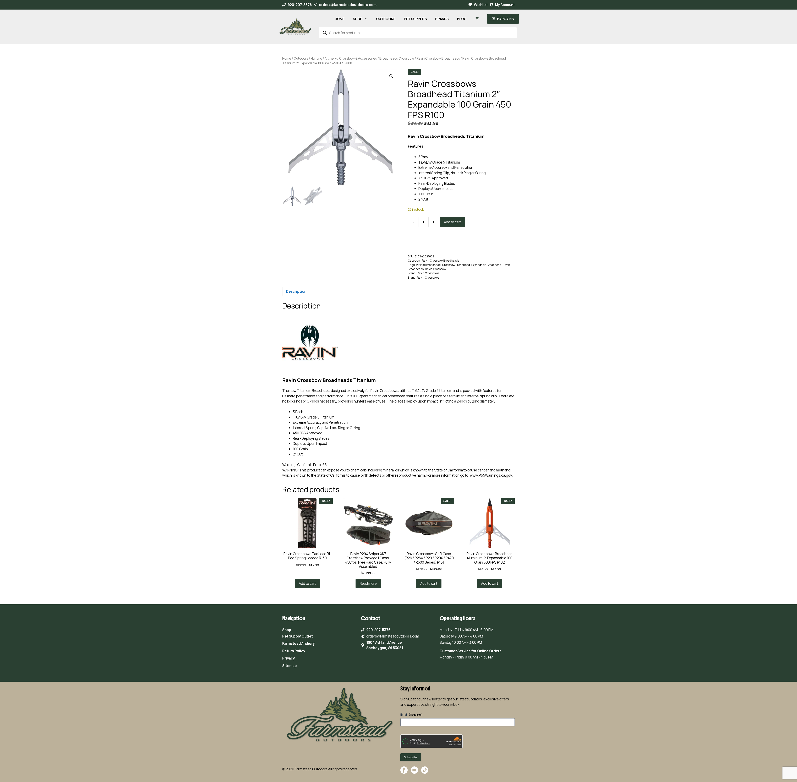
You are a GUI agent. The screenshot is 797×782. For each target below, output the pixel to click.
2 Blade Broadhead (428, 265)
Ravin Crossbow (435, 269)
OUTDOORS (386, 19)
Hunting (316, 58)
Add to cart (452, 222)
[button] (391, 76)
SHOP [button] (357, 19)
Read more (368, 583)
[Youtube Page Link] (414, 772)
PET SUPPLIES (415, 19)
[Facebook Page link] (404, 772)
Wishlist (481, 4)
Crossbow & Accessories (358, 58)
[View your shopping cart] (477, 19)
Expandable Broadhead (486, 265)
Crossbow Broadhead (456, 265)
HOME (340, 19)
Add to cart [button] (307, 583)
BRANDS (442, 19)
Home (286, 58)
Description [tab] (296, 291)
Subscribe (411, 757)
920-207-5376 (300, 4)
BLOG (462, 19)
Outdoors (301, 58)
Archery (331, 58)
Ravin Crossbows (428, 273)
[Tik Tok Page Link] (424, 772)
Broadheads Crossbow (396, 58)
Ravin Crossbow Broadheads (438, 58)
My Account (505, 4)
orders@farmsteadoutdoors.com (347, 4)
